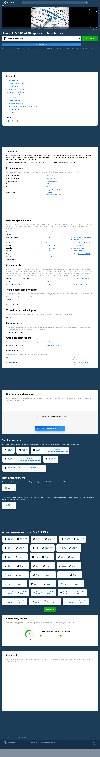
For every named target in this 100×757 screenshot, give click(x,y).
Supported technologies (17, 89)
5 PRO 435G (31, 49)
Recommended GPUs (16, 104)
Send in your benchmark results (48, 428)
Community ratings (15, 109)
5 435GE (10, 49)
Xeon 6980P (81, 248)
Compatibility (13, 86)
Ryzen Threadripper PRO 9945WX (81, 238)
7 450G (67, 49)
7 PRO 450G (81, 49)
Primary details (14, 80)
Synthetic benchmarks (16, 98)
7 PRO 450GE (90, 49)
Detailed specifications (16, 83)
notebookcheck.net (47, 745)
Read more (92, 10)
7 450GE (73, 49)
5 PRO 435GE (40, 49)
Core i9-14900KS (84, 242)
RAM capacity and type (16, 92)
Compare (91, 39)
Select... (41, 38)
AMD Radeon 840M (52, 345)
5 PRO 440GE (59, 49)
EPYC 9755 (82, 284)
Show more (50, 609)
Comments (12, 112)
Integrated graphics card (17, 95)
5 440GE (23, 49)
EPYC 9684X (83, 251)
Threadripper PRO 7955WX (79, 363)
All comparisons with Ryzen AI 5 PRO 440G (23, 106)
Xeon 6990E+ (81, 245)
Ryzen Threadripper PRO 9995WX (81, 359)
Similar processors (15, 101)
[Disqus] (51, 688)
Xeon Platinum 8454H (81, 278)
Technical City (8, 2)
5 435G (4, 49)
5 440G (17, 49)
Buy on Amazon (58, 45)
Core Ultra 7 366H (84, 254)
